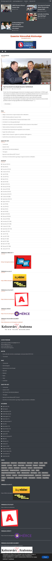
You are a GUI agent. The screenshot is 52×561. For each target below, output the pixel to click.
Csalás (41, 462)
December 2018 (6, 191)
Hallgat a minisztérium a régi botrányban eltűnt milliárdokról (15, 114)
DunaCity (4, 465)
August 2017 (5, 231)
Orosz (3, 475)
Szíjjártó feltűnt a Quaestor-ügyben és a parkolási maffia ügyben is (17, 134)
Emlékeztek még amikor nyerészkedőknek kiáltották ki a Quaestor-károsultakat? (18, 25)
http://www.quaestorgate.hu (7, 347)
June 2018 (5, 206)
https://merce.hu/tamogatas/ (7, 313)
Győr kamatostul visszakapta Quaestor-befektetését (18, 87)
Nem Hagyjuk (34, 472)
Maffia (37, 470)
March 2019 (5, 184)
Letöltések (5, 380)
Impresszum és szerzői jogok (9, 368)
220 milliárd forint (5, 462)
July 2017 (5, 233)
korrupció (30, 467)
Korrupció (5, 431)
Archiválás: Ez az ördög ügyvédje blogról (43, 15)
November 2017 (6, 223)
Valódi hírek (5, 456)
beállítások (11, 559)
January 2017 (5, 248)
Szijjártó (3, 477)
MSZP (18, 472)
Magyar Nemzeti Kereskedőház (8, 472)
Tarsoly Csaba (6, 451)
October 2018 (5, 196)
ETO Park (10, 465)
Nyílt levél (5, 370)
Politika (4, 443)
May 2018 (5, 209)
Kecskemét (16, 467)
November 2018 (6, 194)
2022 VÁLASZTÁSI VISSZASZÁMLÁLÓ (11, 149)
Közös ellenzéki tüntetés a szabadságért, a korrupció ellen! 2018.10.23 (18, 354)
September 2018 (6, 199)
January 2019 (5, 189)
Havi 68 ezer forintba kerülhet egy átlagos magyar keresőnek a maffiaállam (19, 156)
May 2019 (5, 179)
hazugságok (42, 465)
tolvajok (25, 477)
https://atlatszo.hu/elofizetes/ (8, 299)
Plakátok (4, 373)
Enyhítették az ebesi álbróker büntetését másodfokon (14, 136)
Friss (4, 423)
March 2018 (5, 214)
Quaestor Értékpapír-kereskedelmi (26, 475)
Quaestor (5, 446)
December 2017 (6, 221)
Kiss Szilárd (23, 467)
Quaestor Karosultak (17, 88)
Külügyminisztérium (14, 470)
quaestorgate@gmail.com (18, 1)
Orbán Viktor (45, 472)
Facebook (26, 1)
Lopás (4, 433)
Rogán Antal (38, 475)
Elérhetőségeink (6, 365)
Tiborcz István (18, 477)
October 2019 (5, 171)
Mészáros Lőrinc (25, 472)
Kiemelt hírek (5, 428)
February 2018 (6, 216)
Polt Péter (8, 475)
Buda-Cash (5, 418)
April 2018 (5, 211)
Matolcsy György (6, 436)
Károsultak (5, 426)
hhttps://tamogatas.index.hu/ (7, 261)
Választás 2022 (32, 1)
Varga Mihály (45, 477)
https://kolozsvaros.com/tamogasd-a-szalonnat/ (12, 322)
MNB (4, 438)
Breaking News (6, 411)
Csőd (45, 462)
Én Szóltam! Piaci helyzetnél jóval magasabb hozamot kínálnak (16, 129)
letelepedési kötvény (25, 470)
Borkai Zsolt (13, 462)
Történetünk (5, 144)
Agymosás (5, 406)
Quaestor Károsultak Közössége (26, 36)
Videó (4, 378)
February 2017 (6, 246)
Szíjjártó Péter (6, 448)
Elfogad (45, 557)
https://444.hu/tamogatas (7, 280)
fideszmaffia (28, 465)
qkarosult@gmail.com (6, 344)
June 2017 (5, 236)
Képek (4, 375)
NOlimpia (4, 441)
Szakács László (46, 475)
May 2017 (5, 238)
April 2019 (5, 181)
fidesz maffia (21, 465)
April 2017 (5, 241)
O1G (39, 472)
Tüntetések (5, 356)
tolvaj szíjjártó (32, 477)
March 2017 (5, 243)
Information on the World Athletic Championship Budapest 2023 (44, 7)
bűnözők (36, 462)
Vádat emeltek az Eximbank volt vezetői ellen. (12, 127)
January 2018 (5, 218)
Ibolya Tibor (4, 467)
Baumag (4, 408)
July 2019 (5, 174)
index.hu (10, 467)
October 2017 (5, 226)
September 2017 (6, 228)
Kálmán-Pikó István (38, 467)
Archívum (8, 103)
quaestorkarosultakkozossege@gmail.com (10, 342)
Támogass (5, 151)
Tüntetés (39, 477)
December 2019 (6, 169)
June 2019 (5, 176)
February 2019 (6, 186)
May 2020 (5, 166)
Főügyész (35, 465)
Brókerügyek (5, 416)
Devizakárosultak (6, 421)
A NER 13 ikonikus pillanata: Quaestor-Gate (18, 6)
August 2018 (5, 201)
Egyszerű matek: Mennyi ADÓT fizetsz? (11, 154)
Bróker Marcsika (6, 413)
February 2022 (6, 164)
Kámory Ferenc (5, 470)
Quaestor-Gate (6, 146)
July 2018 (5, 204)
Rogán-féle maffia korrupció (9, 132)
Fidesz (15, 465)
